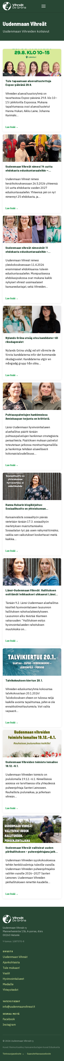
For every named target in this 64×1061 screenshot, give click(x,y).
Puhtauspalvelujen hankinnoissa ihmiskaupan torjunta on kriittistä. (27, 416)
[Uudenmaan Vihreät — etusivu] (14, 6)
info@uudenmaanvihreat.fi (19, 1006)
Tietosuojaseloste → (13, 1053)
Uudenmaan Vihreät (15, 957)
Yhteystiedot (10, 989)
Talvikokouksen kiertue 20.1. (24, 680)
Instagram (9, 1024)
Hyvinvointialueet (13, 978)
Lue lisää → (11, 127)
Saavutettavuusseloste (39, 1053)
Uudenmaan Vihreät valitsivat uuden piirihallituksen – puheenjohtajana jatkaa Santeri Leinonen (31, 851)
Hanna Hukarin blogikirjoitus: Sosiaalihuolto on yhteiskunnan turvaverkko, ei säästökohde (25, 508)
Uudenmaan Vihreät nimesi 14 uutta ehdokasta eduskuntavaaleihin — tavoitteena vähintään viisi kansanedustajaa (28, 172)
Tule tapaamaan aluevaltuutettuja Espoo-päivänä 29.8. (28, 83)
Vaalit (6, 973)
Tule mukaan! (11, 968)
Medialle (8, 984)
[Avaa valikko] (43, 6)
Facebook (9, 1019)
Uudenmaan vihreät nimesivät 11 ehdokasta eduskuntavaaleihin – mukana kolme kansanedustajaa (26, 251)
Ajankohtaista (11, 962)
